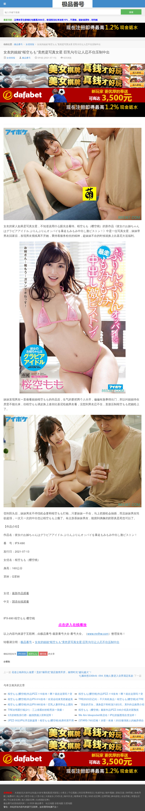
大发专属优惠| (43, 792)
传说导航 (125, 796)
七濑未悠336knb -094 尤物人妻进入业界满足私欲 (106, 675)
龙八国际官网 (28, 799)
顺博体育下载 (80, 796)
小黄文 (63, 792)
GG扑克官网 (94, 796)
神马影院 (115, 796)
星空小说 (29, 796)
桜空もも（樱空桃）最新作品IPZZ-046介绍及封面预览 (109, 709)
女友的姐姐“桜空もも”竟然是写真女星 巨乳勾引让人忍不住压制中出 (57, 51)
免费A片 (11, 796)
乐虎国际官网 (42, 799)
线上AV (20, 796)
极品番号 (72, 3)
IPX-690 (22, 653)
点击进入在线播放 (72, 624)
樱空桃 (43, 653)
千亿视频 (72, 792)
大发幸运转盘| (30, 792)
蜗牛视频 (110, 792)
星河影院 (54, 792)
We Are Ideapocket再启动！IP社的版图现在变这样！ (108, 715)
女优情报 (30, 44)
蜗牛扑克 (68, 796)
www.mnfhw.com (97, 634)
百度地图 (68, 803)
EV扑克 (58, 796)
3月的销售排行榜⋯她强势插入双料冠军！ (31, 715)
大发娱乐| (19, 792)
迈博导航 (106, 796)
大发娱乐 (49, 796)
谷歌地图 (59, 803)
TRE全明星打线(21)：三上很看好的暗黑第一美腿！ (36, 709)
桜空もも (33, 653)
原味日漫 (120, 792)
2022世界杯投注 (86, 792)
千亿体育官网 (13, 799)
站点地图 (50, 803)
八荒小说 (39, 796)
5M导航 (129, 792)
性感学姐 (99, 792)
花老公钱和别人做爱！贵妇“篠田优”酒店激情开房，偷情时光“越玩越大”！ (52, 672)
